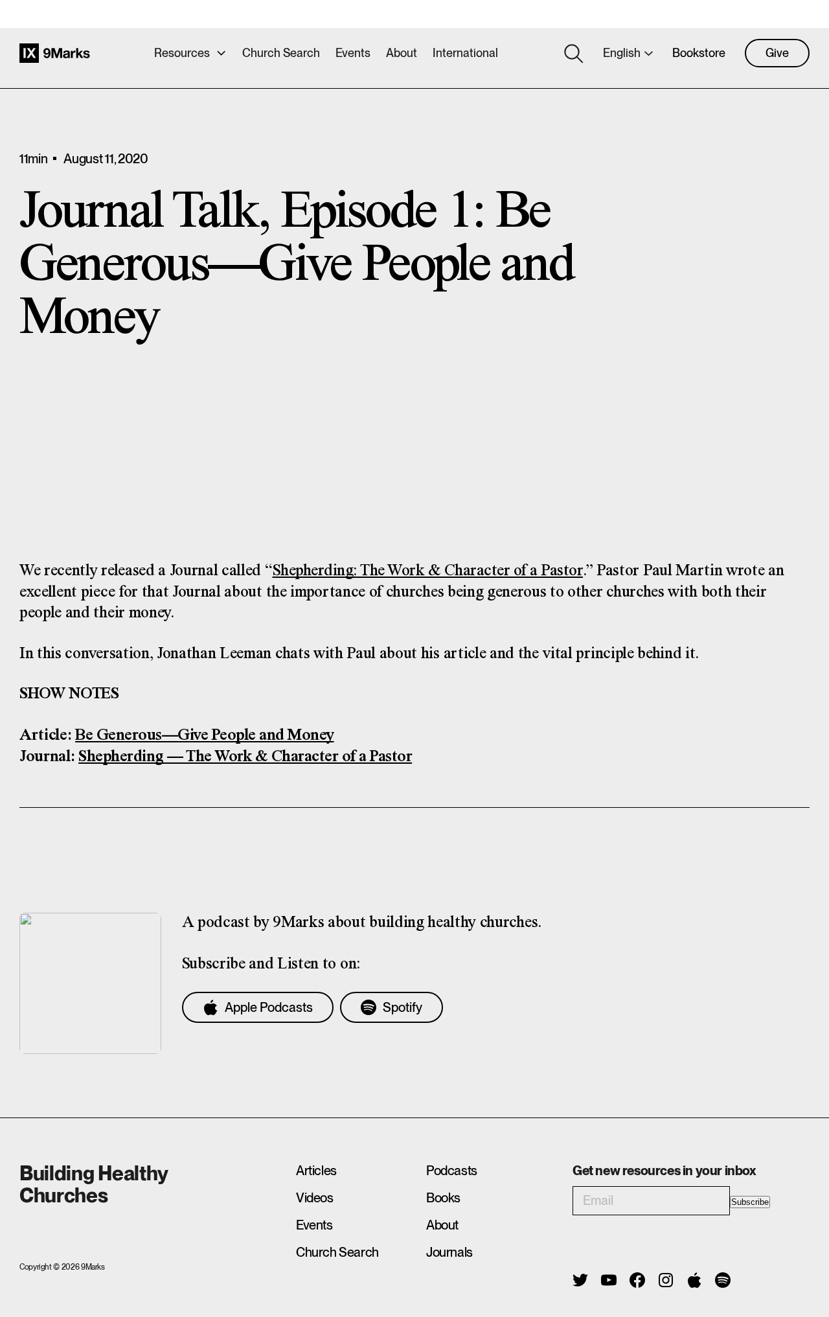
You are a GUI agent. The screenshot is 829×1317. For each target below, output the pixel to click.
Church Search (281, 53)
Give (777, 53)
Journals (449, 1252)
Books (443, 1198)
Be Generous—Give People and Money (204, 735)
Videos (315, 1198)
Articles (316, 1170)
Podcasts (451, 1170)
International (465, 53)
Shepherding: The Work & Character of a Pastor (428, 571)
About (401, 53)
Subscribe (750, 1202)
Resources (182, 53)
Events (352, 53)
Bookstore (698, 53)
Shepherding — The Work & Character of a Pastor (245, 757)
